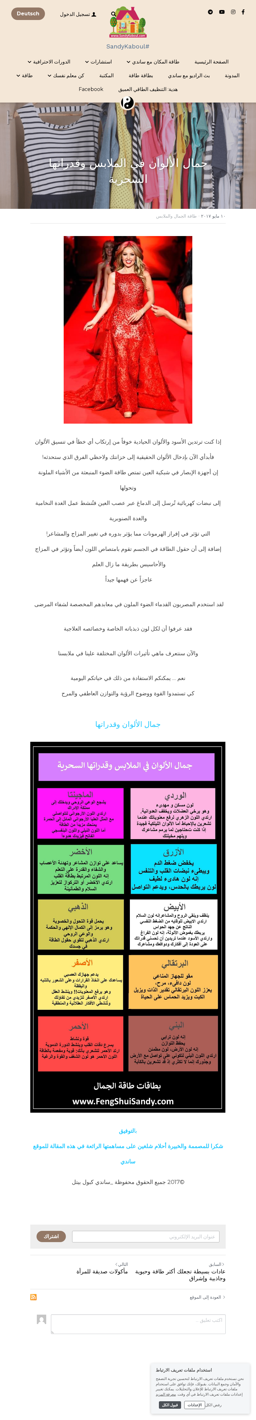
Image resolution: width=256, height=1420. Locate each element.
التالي (123, 1264)
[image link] (128, 21)
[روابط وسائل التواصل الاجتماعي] (243, 11)
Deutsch (28, 14)
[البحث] (113, 14)
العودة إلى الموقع (205, 1297)
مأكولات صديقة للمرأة (102, 1271)
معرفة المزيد (166, 1394)
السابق (215, 1264)
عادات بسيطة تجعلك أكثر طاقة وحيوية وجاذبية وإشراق (180, 1275)
